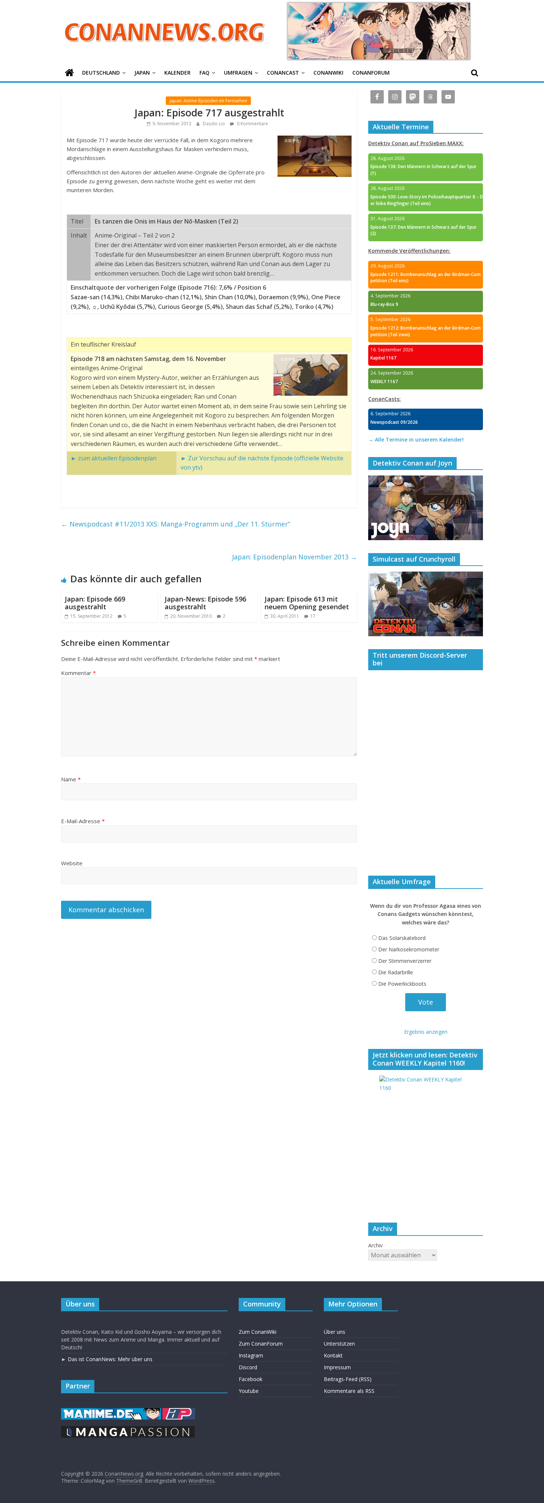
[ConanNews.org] (69, 73)
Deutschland (101, 72)
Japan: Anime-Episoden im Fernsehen (208, 101)
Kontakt (333, 1355)
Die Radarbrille (395, 972)
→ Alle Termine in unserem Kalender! (416, 439)
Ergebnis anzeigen (425, 1031)
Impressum (337, 1367)
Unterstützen (339, 1343)
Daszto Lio (214, 123)
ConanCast (283, 72)
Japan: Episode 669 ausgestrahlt (95, 602)
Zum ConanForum (261, 1343)
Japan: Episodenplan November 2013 (294, 556)
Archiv (375, 1245)
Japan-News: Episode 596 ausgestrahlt (205, 602)
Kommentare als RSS (349, 1390)
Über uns (334, 1331)
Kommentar (78, 672)
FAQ (204, 72)
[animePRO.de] (178, 1411)
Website (72, 863)
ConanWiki (328, 72)
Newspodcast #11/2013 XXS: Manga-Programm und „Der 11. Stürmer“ (175, 523)
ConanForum (371, 72)
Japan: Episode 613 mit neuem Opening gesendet (307, 602)
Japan (142, 72)
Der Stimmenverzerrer (404, 960)
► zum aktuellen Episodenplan (114, 458)
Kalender (177, 72)
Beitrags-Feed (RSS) (348, 1379)
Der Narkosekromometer (408, 949)
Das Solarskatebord (402, 937)
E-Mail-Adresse (83, 821)
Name (71, 779)
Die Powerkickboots (402, 983)
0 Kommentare (252, 123)
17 (312, 616)
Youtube (249, 1390)
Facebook (250, 1379)
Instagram (251, 1355)
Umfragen (238, 72)
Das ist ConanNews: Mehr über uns (110, 1359)
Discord (248, 1367)
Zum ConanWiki (257, 1331)
